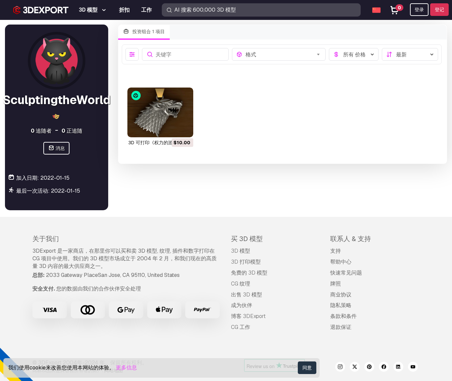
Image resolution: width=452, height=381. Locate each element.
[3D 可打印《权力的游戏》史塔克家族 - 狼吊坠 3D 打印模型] (160, 112)
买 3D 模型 (247, 238)
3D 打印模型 (246, 261)
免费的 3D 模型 (249, 272)
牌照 (335, 283)
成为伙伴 (241, 305)
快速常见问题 (346, 272)
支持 (335, 250)
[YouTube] (413, 367)
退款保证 (340, 327)
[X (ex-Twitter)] (354, 367)
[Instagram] (340, 367)
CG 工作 (240, 327)
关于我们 (45, 238)
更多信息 (126, 367)
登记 (439, 10)
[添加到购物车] (170, 128)
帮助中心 (340, 261)
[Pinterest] (369, 367)
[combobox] (283, 54)
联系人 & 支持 (350, 238)
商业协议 (340, 294)
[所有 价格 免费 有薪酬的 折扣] (354, 54)
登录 (419, 10)
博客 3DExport (248, 316)
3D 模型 (240, 250)
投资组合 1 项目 (148, 31)
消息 (60, 148)
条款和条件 (343, 316)
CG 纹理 (240, 283)
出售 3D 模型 (246, 294)
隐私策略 (340, 305)
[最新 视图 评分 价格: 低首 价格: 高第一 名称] (410, 54)
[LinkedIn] (398, 367)
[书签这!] (184, 128)
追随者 (41, 130)
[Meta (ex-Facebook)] (383, 367)
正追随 (72, 130)
